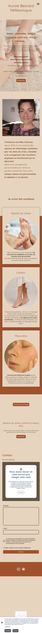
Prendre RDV (21, 80)
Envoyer (21, 552)
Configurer (7, 626)
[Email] (23, 569)
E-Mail (5, 528)
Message (6, 505)
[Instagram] (18, 569)
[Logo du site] (21, 14)
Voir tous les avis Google (21, 404)
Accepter (21, 492)
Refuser (15, 630)
